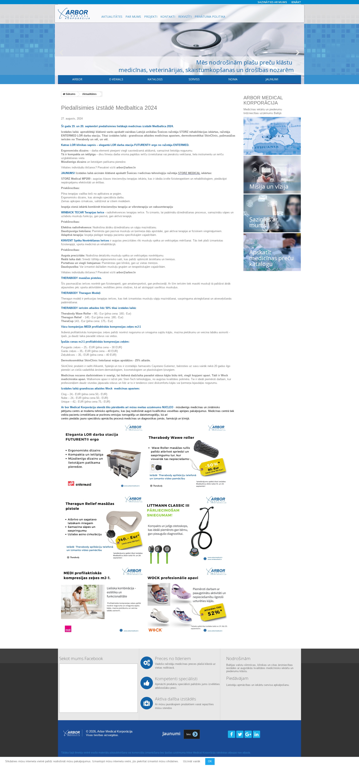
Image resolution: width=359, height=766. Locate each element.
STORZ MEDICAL (189, 173)
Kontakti (167, 17)
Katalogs (155, 79)
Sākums (70, 94)
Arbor (77, 79)
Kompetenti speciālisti (176, 678)
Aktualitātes (111, 17)
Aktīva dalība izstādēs (175, 699)
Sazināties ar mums (272, 2)
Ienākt (296, 2)
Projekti (150, 17)
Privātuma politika (210, 17)
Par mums (133, 17)
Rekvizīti (185, 17)
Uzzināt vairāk (192, 761)
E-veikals (116, 79)
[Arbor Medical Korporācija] (77, 13)
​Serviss (194, 79)
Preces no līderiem (173, 658)
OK (210, 761)
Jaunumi (272, 79)
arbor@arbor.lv (126, 167)
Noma (232, 79)
